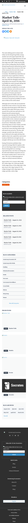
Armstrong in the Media (9, 263)
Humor (5, 297)
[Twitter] (5, 31)
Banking (5, 267)
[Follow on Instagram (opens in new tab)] (9, 1)
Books (4, 274)
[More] (10, 31)
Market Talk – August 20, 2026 (12, 231)
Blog (6, 12)
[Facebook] (3, 31)
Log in (14, 501)
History (5, 289)
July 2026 (14, 409)
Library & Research (14, 470)
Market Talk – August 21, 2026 (12, 225)
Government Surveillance (9, 282)
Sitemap (14, 518)
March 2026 (21, 412)
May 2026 (6, 412)
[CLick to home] (3, 12)
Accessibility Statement (14, 515)
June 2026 (21, 409)
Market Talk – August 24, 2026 (13, 220)
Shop (14, 489)
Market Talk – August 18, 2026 (12, 242)
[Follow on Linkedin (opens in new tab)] (2, 1)
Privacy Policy (14, 512)
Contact (14, 485)
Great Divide (6, 286)
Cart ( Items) (21, 1)
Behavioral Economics (8, 270)
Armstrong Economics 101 (9, 259)
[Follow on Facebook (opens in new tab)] (4, 1)
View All (5, 416)
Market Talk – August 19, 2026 (12, 237)
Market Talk (12, 12)
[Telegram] (8, 31)
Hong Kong (6, 293)
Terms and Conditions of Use (14, 509)
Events (14, 467)
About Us (14, 482)
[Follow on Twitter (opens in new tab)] (6, 1)
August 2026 (7, 409)
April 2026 (13, 412)
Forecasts (5, 278)
